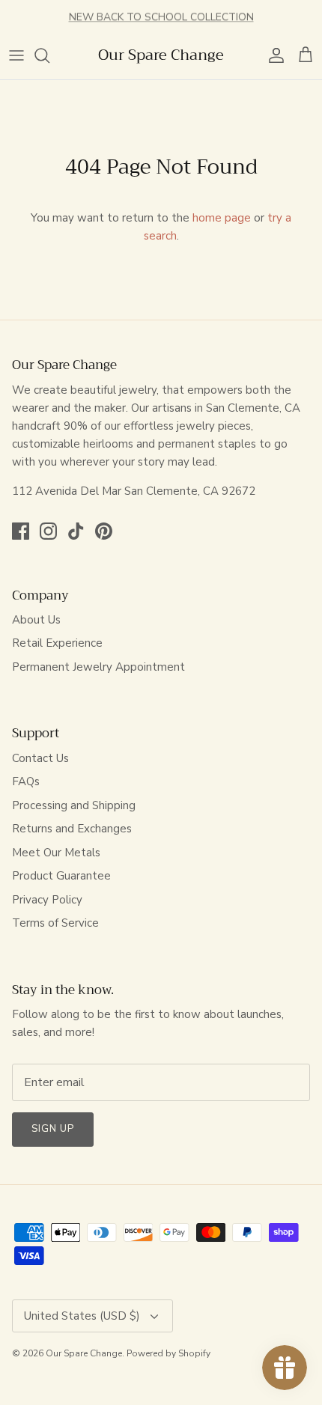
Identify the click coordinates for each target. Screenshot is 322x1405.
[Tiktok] (76, 531)
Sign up (52, 1129)
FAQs (26, 781)
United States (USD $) (82, 1315)
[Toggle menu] (16, 55)
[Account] (272, 55)
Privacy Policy (47, 899)
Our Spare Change (84, 1353)
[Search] (49, 55)
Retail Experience (57, 643)
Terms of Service (55, 922)
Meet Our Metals (56, 852)
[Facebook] (20, 531)
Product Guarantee (61, 875)
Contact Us (40, 758)
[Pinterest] (103, 531)
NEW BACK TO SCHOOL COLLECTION (161, 16)
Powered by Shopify (168, 1353)
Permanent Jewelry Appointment (98, 666)
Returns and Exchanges (72, 828)
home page (221, 217)
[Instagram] (48, 531)
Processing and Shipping (74, 805)
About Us (36, 619)
